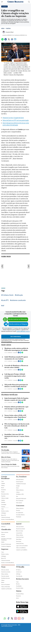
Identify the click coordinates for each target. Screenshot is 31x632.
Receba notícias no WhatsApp (17, 319)
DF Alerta (18, 569)
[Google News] (12, 40)
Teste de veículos (5, 576)
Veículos (3, 536)
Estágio (18, 485)
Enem (17, 488)
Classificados (6, 529)
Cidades (3, 483)
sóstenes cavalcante (18, 300)
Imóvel (18, 524)
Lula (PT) (5, 300)
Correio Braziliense (5, 477)
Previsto (18, 510)
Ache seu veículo (5, 569)
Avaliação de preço (5, 578)
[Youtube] (19, 619)
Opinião (3, 500)
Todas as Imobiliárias (21, 547)
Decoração (18, 541)
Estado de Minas (20, 593)
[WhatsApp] (2, 40)
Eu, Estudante (21, 477)
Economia (3, 489)
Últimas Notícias (20, 490)
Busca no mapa (19, 530)
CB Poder (18, 574)
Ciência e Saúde (4, 498)
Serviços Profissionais (6, 544)
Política (8, 28)
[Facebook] (5, 40)
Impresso (4, 549)
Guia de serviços (20, 537)
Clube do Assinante (5, 517)
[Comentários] (15, 40)
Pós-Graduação (19, 500)
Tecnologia (3, 504)
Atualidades (19, 586)
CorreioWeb (5, 524)
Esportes (3, 496)
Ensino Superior (19, 481)
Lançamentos (19, 533)
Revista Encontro (22, 579)
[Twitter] (9, 40)
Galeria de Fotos (20, 543)
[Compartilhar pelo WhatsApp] (22, 361)
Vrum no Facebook (5, 584)
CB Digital (3, 513)
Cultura (18, 492)
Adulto (2, 542)
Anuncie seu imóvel (20, 528)
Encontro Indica (19, 588)
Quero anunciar (4, 532)
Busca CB (3, 515)
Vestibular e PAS (20, 494)
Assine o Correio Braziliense (7, 519)
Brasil (2, 487)
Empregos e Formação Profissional (6, 539)
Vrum (3, 567)
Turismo (3, 506)
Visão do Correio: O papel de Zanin (13, 118)
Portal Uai (18, 596)
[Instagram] (15, 619)
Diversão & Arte (5, 494)
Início (2, 28)
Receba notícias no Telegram (18, 324)
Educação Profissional (21, 498)
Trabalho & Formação (21, 483)
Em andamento (19, 512)
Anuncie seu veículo (5, 571)
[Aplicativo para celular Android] (22, 611)
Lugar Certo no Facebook (22, 545)
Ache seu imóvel (20, 526)
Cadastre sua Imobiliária (21, 549)
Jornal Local (19, 571)
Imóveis (3, 534)
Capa (2, 481)
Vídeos (2, 580)
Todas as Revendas (5, 586)
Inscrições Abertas (20, 514)
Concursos (20, 505)
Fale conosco (19, 502)
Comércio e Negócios (6, 546)
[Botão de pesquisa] (29, 2)
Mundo (2, 491)
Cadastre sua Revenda (6, 588)
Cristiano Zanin (7, 295)
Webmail (3, 526)
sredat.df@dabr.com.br (23, 331)
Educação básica (20, 479)
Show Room (18, 539)
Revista (18, 584)
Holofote (3, 502)
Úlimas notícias (19, 535)
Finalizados (18, 516)
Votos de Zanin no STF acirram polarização (16, 120)
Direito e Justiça (5, 511)
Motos (2, 582)
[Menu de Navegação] (2, 2)
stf (3, 305)
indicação (19, 295)
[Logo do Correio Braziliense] (15, 2)
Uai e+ (17, 598)
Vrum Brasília (19, 576)
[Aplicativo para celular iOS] (22, 606)
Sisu (17, 496)
